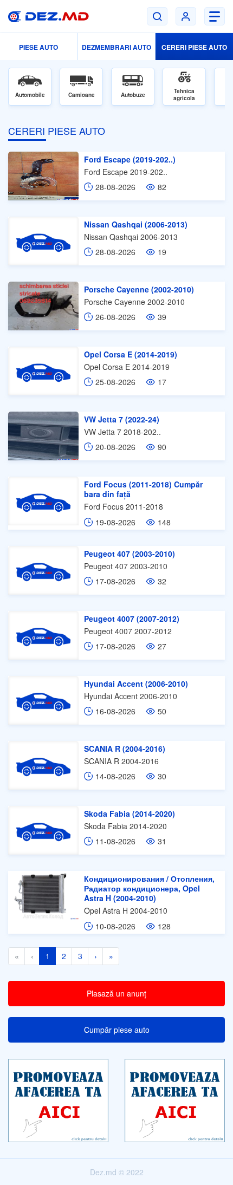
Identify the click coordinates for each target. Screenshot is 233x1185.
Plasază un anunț (116, 993)
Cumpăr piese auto (117, 1029)
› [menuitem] (95, 955)
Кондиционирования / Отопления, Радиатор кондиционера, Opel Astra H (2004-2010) (149, 888)
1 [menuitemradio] (48, 955)
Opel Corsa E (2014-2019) (130, 354)
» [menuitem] (111, 955)
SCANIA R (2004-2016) (124, 748)
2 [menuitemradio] (64, 955)
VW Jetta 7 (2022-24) (121, 419)
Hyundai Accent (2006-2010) (136, 683)
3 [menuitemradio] (80, 955)
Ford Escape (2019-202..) (130, 159)
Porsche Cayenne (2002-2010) (139, 289)
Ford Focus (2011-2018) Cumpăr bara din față (143, 489)
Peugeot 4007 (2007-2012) (131, 618)
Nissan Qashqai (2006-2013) (135, 224)
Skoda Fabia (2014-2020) (129, 813)
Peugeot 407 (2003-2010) (129, 553)
